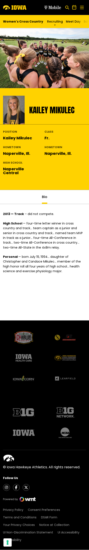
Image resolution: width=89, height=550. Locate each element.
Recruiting (55, 21)
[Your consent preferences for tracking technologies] (7, 542)
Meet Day (73, 21)
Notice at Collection (54, 525)
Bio (44, 196)
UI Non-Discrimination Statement (28, 532)
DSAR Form (49, 517)
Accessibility (12, 540)
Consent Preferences (44, 510)
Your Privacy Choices (19, 525)
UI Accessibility (68, 532)
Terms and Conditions (20, 517)
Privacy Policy (13, 510)
